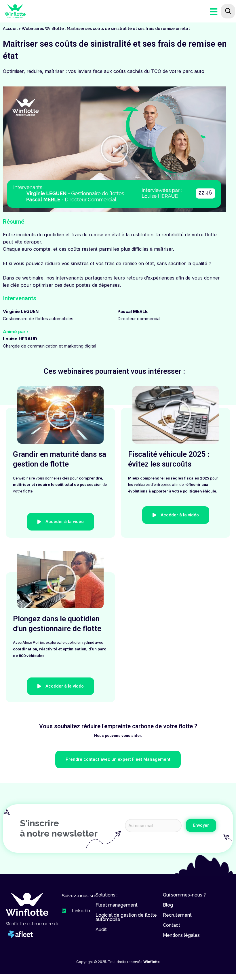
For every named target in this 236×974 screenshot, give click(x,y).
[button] (114, 149)
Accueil (10, 28)
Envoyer (201, 825)
